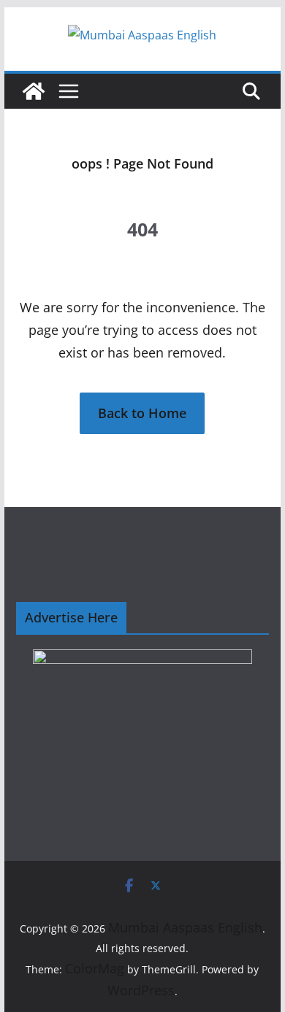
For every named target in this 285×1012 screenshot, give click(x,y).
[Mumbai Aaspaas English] (33, 91)
